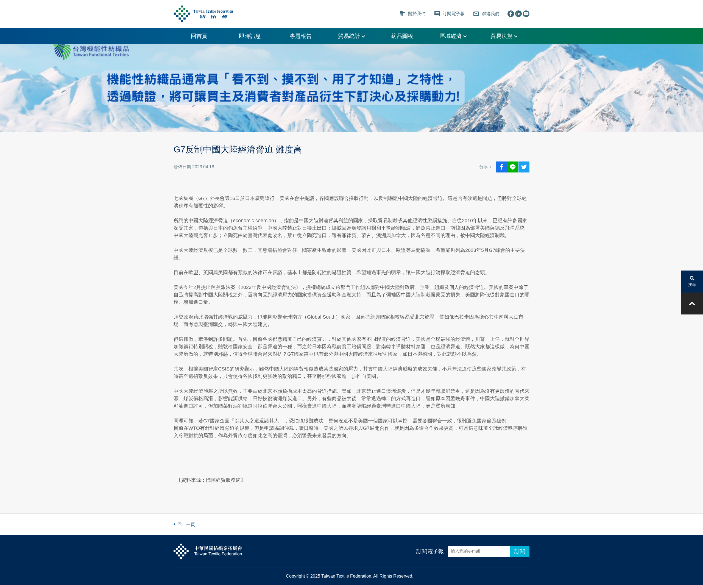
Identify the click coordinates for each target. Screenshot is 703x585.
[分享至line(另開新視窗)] (512, 166)
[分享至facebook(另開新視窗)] (501, 166)
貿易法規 (502, 36)
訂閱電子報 (430, 551)
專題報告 (301, 36)
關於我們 (412, 13)
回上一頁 (185, 524)
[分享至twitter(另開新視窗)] (523, 166)
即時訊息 (250, 36)
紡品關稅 (402, 36)
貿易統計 (350, 36)
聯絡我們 (486, 13)
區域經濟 (451, 36)
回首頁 (199, 36)
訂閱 (519, 551)
